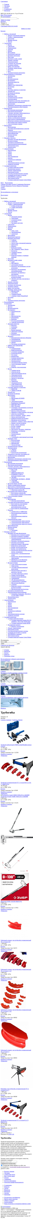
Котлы (10, 88)
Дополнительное (13, 62)
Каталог (3, 31)
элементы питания (13, 164)
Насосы (10, 77)
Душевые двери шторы (15, 68)
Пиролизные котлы (17, 386)
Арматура (14, 241)
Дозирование (15, 578)
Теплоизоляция (12, 99)
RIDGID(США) (16, 404)
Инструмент (11, 94)
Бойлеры (14, 379)
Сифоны (13, 240)
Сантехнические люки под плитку (21, 524)
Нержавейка (15, 317)
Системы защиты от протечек (17, 90)
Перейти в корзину (6, 754)
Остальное (11, 136)
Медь (12, 314)
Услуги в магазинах (10, 1180)
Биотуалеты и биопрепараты (16, 119)
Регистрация (8, 15)
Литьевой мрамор (16, 216)
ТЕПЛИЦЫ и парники (15, 176)
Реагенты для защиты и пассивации (18, 273)
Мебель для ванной (10, 34)
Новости (19, 186)
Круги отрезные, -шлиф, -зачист (20, 415)
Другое (10, 41)
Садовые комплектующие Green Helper (19, 180)
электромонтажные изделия (16, 162)
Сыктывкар (4, 1)
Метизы (13, 435)
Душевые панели (16, 252)
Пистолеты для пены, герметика (21, 429)
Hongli (13, 396)
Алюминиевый (15, 348)
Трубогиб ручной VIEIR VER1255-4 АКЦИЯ (14, 796)
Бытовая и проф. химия (15, 58)
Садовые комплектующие (15, 167)
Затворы (13, 328)
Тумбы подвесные (16, 206)
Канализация (8, 108)
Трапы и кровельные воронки (17, 117)
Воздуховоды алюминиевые (19, 508)
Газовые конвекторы (17, 358)
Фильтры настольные (17, 542)
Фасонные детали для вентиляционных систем (18, 506)
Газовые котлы (15, 370)
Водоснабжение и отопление (13, 74)
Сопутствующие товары (15, 124)
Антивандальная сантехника (16, 72)
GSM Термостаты (16, 384)
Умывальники (12, 48)
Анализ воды (12, 147)
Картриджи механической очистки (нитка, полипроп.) (21, 551)
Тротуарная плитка (13, 178)
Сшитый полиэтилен (17, 322)
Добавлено (4, 755)
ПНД (12, 313)
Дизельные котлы (16, 375)
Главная (6, 4)
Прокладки (14, 244)
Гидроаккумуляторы (14, 93)
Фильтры (14, 333)
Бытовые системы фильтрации (17, 139)
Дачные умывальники (14, 170)
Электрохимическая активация (17, 144)
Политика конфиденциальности (13, 1182)
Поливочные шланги (14, 169)
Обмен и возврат (9, 1200)
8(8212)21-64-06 (13, 26)
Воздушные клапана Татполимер (21, 494)
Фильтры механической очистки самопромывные (21, 538)
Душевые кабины (13, 65)
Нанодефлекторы (13, 133)
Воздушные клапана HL (18, 493)
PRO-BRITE (15, 263)
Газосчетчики (15, 441)
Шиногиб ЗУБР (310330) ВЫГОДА (11, 901)
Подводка (14, 251)
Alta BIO (13, 477)
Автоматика (11, 76)
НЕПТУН (14, 389)
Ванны (10, 45)
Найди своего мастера (11, 1199)
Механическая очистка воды (19, 589)
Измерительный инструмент (19, 418)
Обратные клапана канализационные (19, 121)
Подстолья (11, 38)
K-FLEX (13, 451)
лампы (10, 153)
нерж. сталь (14, 230)
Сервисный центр (9, 1174)
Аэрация (13, 584)
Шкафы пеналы (12, 40)
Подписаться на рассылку (8, 1163)
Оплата (6, 7)
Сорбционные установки (18, 581)
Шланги (13, 246)
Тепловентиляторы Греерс (19, 362)
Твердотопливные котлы (18, 373)
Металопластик (16, 316)
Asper (13, 261)
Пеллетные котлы (16, 376)
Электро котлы (15, 372)
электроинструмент (17, 401)
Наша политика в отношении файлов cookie (17, 1203)
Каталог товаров (9, 1171)
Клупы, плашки (16, 426)
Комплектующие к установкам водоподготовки (20, 586)
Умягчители (14, 566)
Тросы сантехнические (18, 417)
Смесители (11, 46)
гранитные (14, 234)
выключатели (12, 150)
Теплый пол (11, 91)
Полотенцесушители (14, 54)
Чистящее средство (17, 223)
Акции (6, 1188)
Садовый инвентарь (10, 166)
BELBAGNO (15, 291)
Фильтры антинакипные (18, 561)
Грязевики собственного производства (19, 105)
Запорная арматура (13, 82)
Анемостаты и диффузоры (19, 511)
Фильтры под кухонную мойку (20, 535)
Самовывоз (7, 1179)
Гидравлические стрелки (15, 97)
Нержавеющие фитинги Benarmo (21, 337)
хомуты (10, 161)
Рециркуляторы (12, 135)
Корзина (3, 21)
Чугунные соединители (18, 344)
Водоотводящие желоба (15, 116)
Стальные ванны (16, 220)
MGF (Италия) (15, 406)
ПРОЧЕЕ (14, 254)
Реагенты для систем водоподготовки (17, 276)
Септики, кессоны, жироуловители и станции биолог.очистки (19, 113)
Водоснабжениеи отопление (9, 302)
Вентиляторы (12, 127)
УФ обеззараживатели (17, 580)
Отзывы (3, 186)
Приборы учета (12, 96)
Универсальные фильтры (18, 576)
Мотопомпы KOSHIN (17, 398)
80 (11, 1134)
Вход (2, 15)
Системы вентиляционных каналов (18, 128)
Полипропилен (15, 311)
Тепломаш (14, 530)
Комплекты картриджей (18, 545)
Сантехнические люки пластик (20, 521)
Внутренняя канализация (15, 110)
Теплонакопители (16, 382)
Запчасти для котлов (17, 378)
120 (13, 1134)
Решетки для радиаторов (18, 367)
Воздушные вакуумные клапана (17, 122)
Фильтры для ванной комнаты (20, 541)
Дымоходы (14, 381)
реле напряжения (13, 156)
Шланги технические (17, 626)
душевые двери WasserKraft (19, 296)
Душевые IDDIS (16, 294)
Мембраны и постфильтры (19, 559)
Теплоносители (16, 361)
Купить (3, 751)
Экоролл (13, 449)
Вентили (14, 325)
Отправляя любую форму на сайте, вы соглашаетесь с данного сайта (15, 1167)
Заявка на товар (5, 20)
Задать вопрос (8, 1202)
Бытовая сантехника (14, 55)
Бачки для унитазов (13, 66)
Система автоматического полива (18, 173)
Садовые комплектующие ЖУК (20, 623)
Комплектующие (16, 247)
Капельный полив (13, 172)
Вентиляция (8, 125)
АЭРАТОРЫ (15, 482)
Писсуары (11, 57)
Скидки (6, 1193)
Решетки (10, 130)
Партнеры (7, 1194)
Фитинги (10, 83)
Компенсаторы (15, 334)
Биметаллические (16, 350)
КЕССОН (14, 469)
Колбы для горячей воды (18, 549)
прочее (10, 155)
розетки (10, 158)
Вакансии (9, 186)
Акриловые (14, 218)
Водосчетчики (15, 440)
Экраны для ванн (13, 60)
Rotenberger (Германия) (18, 403)
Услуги (14, 186)
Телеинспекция (16, 434)
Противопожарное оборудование (18, 107)
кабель (10, 152)
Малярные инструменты (18, 420)
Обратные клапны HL (18, 490)
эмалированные (16, 232)
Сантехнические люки (14, 131)
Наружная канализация (15, 111)
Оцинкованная (15, 339)
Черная (13, 342)
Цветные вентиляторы (18, 500)
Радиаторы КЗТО (16, 353)
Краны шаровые (16, 330)
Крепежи (14, 319)
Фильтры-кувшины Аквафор (20, 536)
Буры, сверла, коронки (18, 424)
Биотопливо (11, 103)
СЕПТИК (14, 480)
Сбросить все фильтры (7, 645)
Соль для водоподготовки (19, 564)
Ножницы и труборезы (18, 431)
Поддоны (10, 69)
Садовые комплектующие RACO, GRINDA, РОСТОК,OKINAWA (21, 620)
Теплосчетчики (15, 445)
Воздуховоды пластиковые (19, 504)
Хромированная (16, 341)
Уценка (13, 365)
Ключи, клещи (15, 427)
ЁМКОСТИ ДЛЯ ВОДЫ (15, 85)
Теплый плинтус (16, 359)
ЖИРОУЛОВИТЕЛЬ (17, 472)
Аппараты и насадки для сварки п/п (18, 100)
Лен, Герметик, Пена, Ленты (19, 249)
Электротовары (9, 148)
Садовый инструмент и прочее (17, 175)
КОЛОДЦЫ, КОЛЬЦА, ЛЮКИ (20, 479)
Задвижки (14, 327)
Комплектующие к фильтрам (20, 544)
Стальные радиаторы (17, 351)
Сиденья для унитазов (14, 63)
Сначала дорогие (17, 720)
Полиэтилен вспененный (18, 452)
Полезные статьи (9, 656)
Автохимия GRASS (17, 265)
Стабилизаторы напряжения (16, 102)
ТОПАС (13, 471)
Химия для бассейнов (17, 575)
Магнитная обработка (17, 583)
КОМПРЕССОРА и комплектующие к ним (18, 475)
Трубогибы (14, 432)
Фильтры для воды (9, 138)
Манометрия (15, 443)
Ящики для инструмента (18, 423)
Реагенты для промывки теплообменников (18, 270)
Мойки (10, 51)
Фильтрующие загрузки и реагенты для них (19, 571)
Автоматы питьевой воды (15, 142)
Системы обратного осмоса (19, 573)
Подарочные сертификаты (12, 1197)
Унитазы (10, 49)
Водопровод (11, 80)
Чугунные (14, 221)
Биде (9, 71)
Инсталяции (11, 52)
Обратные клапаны (17, 331)
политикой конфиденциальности (20, 1167)
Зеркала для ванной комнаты (16, 35)
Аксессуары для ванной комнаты (21, 243)
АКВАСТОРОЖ (16, 390)
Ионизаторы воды (13, 145)
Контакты (7, 10)
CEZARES (14, 292)
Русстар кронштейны (17, 320)
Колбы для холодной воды (19, 547)
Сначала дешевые (6, 720)
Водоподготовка (13, 141)
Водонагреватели (13, 79)
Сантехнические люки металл (20, 522)
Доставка (7, 6)
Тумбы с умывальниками (15, 37)
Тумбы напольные (16, 207)
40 (9, 1134)
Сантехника (7, 43)
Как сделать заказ (9, 1176)
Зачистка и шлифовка (17, 414)
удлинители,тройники (14, 159)
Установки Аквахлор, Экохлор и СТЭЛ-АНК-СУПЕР (21, 594)
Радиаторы (11, 86)
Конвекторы (15, 356)
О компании (8, 9)
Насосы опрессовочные (18, 410)
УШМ (13, 400)
